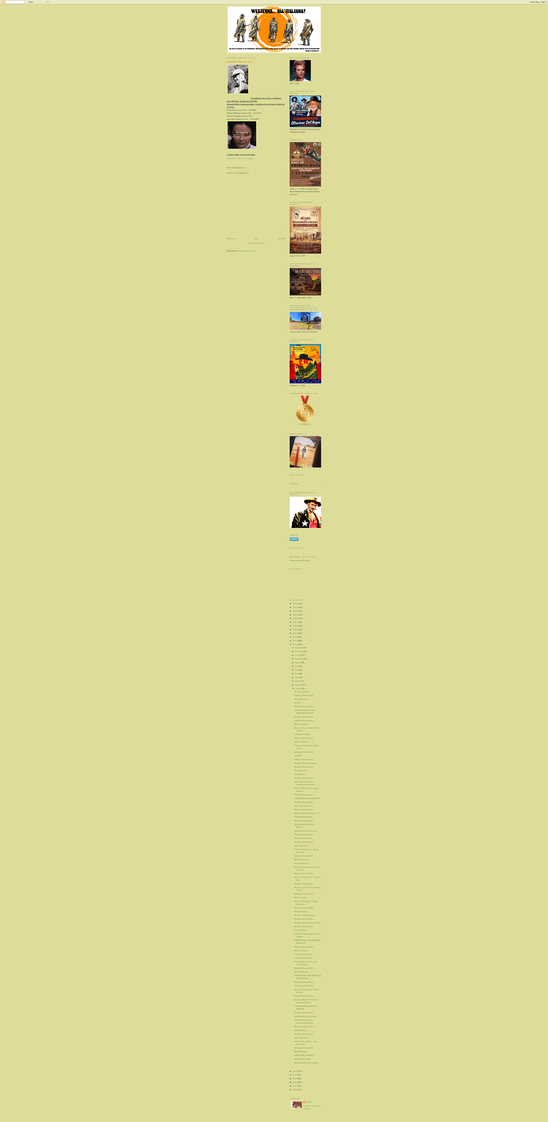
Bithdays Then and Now (303, 759)
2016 (295, 640)
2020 (295, 626)
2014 (295, 1071)
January (298, 688)
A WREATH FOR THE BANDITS (307, 798)
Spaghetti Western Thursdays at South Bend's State (306, 1001)
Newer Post (231, 238)
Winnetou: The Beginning (304, 915)
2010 (295, 1086)
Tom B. (309, 1102)
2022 (295, 618)
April (297, 677)
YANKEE (298, 755)
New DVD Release (301, 863)
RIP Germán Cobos (301, 859)
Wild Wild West (300, 1030)
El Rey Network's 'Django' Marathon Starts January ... (305, 783)
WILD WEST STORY (302, 1059)
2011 (295, 1082)
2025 (295, 607)
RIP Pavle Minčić (301, 724)
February (298, 684)
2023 (295, 614)
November (299, 651)
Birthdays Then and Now (304, 695)
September (299, 658)
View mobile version (256, 243)
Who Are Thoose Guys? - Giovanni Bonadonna (304, 1021)
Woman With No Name (303, 838)
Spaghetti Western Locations (305, 763)
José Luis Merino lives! (303, 954)
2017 (295, 637)
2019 (295, 629)
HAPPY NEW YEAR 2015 (304, 1055)
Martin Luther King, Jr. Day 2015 (307, 813)
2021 (295, 622)
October (298, 655)
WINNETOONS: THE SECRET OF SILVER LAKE (307, 977)
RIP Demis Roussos (301, 741)
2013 (295, 1074)
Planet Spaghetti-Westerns (300, 560)
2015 (295, 644)
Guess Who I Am (300, 699)
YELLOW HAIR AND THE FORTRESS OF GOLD (304, 711)
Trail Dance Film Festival (304, 985)
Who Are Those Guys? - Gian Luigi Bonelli (305, 963)
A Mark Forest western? (303, 958)
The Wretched (299, 774)
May (297, 673)
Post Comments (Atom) (246, 250)
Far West (297, 702)
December (299, 647)
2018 (295, 633)
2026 (295, 603)
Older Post (281, 238)
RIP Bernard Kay (300, 1051)
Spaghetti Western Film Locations (307, 922)
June (297, 670)
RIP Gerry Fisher (300, 897)
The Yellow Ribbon (301, 691)
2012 (295, 1078)
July (297, 666)
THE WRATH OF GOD (303, 817)
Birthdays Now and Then (304, 1034)
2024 (295, 611)
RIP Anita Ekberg (301, 911)
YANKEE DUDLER (301, 734)
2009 (295, 1089)
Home (256, 238)
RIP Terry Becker (300, 950)
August (298, 662)
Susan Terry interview (302, 805)
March (297, 681)
